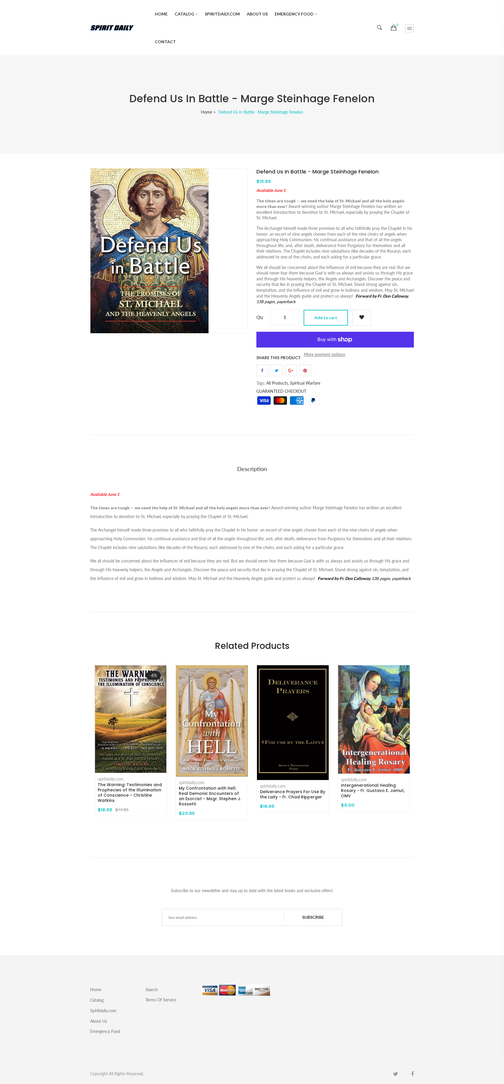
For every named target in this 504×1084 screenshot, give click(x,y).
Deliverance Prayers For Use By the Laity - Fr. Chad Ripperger (292, 794)
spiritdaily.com (110, 779)
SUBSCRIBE (313, 917)
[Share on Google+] (291, 370)
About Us (257, 13)
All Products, (277, 383)
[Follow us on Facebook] (262, 370)
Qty (259, 317)
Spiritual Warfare (305, 383)
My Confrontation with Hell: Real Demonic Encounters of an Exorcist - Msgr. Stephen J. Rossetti (210, 796)
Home (161, 13)
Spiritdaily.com (222, 13)
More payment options (324, 354)
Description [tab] (252, 468)
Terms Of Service (161, 999)
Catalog (184, 13)
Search (152, 989)
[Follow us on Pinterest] (305, 370)
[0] (393, 28)
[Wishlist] (361, 317)
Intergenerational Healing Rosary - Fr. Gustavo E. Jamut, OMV (373, 790)
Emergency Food (294, 13)
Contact (165, 41)
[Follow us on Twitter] (276, 370)
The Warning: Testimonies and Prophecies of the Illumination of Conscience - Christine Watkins (130, 792)
